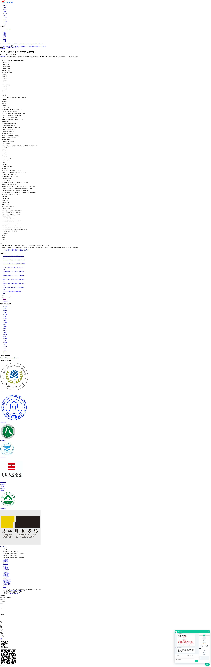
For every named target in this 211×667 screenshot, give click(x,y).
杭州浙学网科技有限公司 (16, 590)
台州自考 (35, 46)
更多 (45, 46)
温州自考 (12, 46)
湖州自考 (20, 46)
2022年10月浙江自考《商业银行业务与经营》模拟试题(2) (17, 249)
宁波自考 (9, 46)
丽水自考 (38, 46)
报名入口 (4, 299)
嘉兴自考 (23, 46)
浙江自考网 (9, 47)
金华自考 (27, 46)
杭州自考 (5, 46)
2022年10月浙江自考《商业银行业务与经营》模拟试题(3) (17, 250)
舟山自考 (42, 46)
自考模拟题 (13, 47)
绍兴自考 (16, 46)
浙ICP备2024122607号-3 (13, 593)
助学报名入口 (5, 301)
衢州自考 (31, 46)
